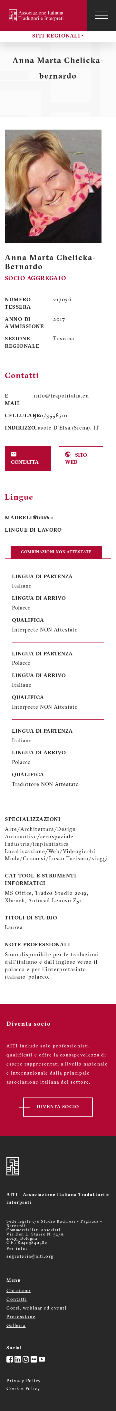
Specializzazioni (33, 819)
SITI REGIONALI (56, 36)
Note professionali (37, 945)
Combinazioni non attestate (56, 552)
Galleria (15, 1325)
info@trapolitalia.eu (61, 396)
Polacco (44, 518)
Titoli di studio (31, 918)
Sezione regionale (22, 342)
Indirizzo (14, 428)
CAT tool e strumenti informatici (40, 880)
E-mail (13, 400)
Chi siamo (18, 1291)
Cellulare (14, 416)
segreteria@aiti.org (30, 1256)
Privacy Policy (23, 1381)
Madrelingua (14, 518)
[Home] (37, 15)
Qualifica (28, 620)
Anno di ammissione (24, 323)
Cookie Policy (23, 1388)
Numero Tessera (18, 303)
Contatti (16, 1299)
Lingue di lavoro (33, 530)
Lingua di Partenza (42, 576)
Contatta (25, 462)
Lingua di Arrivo (39, 598)
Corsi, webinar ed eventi (36, 1308)
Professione (20, 1317)
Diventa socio (58, 1107)
